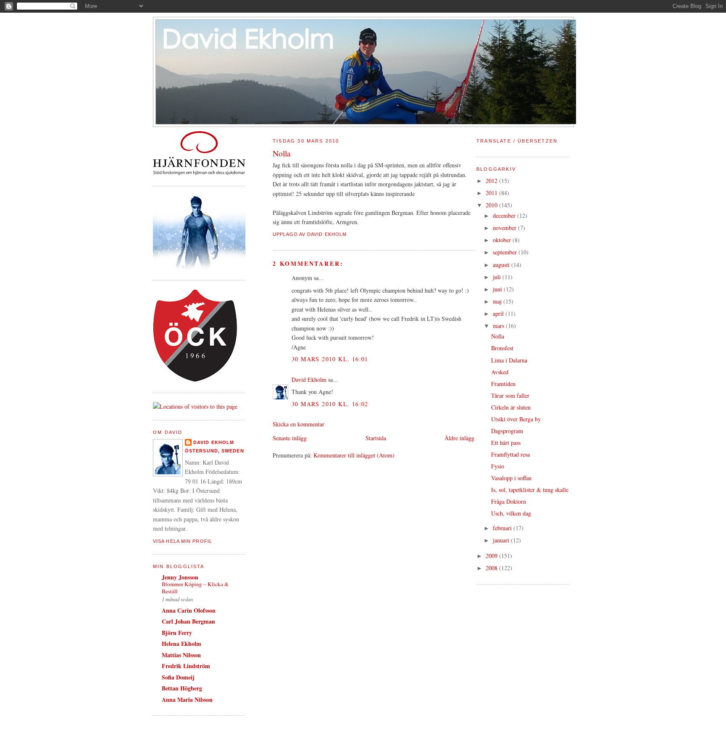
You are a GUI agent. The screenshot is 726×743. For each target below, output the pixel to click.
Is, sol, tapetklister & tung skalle (529, 490)
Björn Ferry (177, 632)
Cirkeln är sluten (511, 407)
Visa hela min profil (182, 541)
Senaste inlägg (290, 438)
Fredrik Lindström (186, 665)
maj (498, 301)
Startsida (376, 438)
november (505, 228)
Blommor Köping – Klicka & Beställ (195, 587)
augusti (502, 265)
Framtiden (503, 384)
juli (497, 277)
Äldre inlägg (459, 438)
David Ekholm (213, 442)
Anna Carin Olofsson (189, 610)
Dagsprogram (507, 431)
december (505, 215)
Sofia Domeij (178, 677)
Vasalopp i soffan (511, 478)
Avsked (499, 372)
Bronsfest (502, 348)
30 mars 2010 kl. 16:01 (330, 359)
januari (502, 540)
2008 (492, 568)
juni (498, 289)
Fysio (497, 466)
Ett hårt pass (506, 443)
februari (503, 528)
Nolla (497, 336)
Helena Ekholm (181, 643)
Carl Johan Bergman (188, 621)
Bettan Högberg (182, 688)
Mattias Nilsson (181, 654)
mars (499, 326)
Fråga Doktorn (508, 501)
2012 (492, 181)
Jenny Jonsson (180, 577)
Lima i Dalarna (509, 360)
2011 (492, 193)
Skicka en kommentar (298, 424)
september (505, 252)
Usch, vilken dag (511, 513)
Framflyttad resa (510, 454)
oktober (503, 240)
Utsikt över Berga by (516, 419)
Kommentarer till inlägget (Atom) (354, 455)
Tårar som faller (510, 395)
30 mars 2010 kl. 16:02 (330, 404)
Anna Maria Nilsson (187, 699)
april (499, 313)
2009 (492, 556)
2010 (492, 205)
